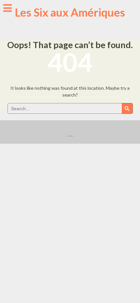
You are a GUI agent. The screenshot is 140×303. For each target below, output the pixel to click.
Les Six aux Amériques (70, 12)
